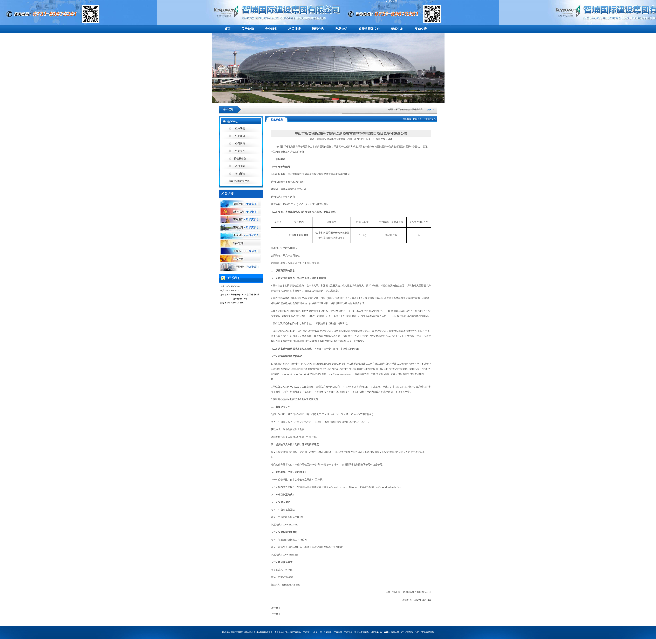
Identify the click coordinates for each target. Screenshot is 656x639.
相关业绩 (294, 29)
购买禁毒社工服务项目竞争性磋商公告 (393, 109)
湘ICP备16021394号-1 (381, 632)
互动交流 (421, 29)
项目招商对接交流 (240, 181)
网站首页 (417, 119)
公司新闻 (240, 143)
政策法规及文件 (369, 29)
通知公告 (240, 151)
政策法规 (240, 128)
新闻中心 (397, 29)
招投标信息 (240, 158)
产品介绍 (341, 29)
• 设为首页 (391, 1)
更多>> (430, 109)
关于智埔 (248, 29)
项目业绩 (240, 166)
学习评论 (240, 173)
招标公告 (318, 29)
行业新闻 (240, 136)
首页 (227, 29)
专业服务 (271, 29)
